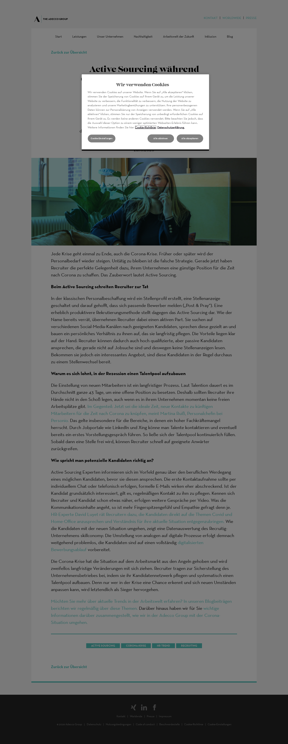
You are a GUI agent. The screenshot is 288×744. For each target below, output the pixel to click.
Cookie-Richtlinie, (145, 127)
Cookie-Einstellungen (101, 138)
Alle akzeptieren (189, 138)
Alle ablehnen (160, 138)
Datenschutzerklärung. (171, 127)
